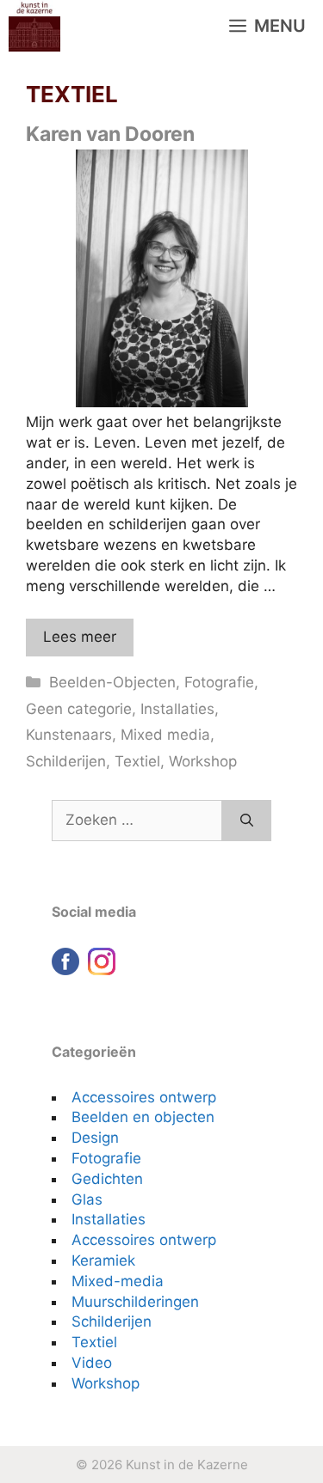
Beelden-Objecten (112, 682)
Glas (86, 1199)
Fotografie (219, 682)
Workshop (203, 761)
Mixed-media (117, 1281)
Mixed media (165, 734)
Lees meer (79, 636)
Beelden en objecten (142, 1117)
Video (91, 1362)
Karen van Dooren (110, 134)
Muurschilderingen (135, 1301)
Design (95, 1137)
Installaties (177, 708)
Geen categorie (79, 708)
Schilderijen (66, 761)
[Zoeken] (246, 820)
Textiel (137, 761)
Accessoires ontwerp (143, 1097)
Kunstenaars (69, 734)
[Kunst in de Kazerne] (34, 26)
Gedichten (107, 1178)
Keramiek (103, 1260)
